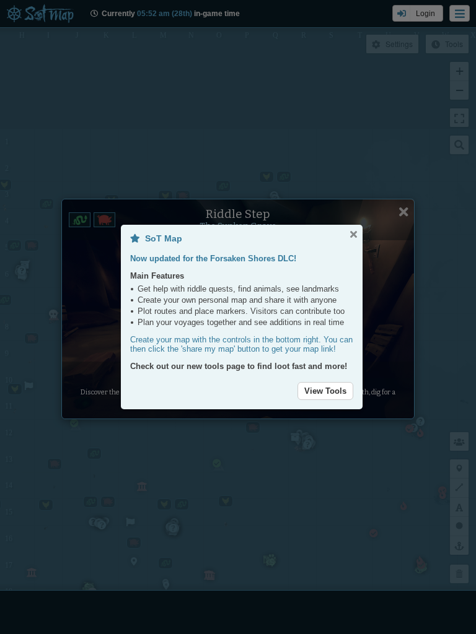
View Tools (325, 391)
